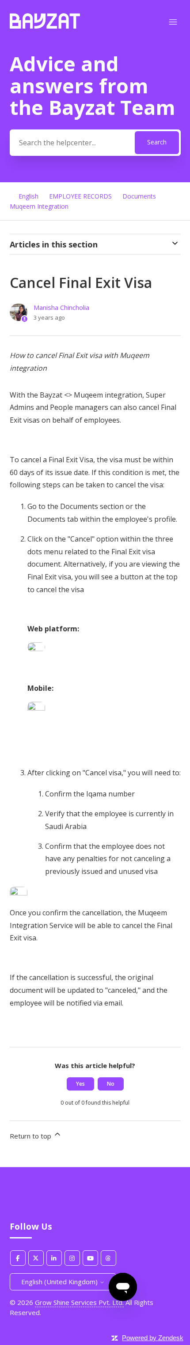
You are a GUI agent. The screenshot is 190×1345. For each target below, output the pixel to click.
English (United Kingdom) (60, 1281)
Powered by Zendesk (152, 1337)
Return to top (31, 1135)
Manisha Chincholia (61, 307)
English (28, 196)
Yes (80, 1083)
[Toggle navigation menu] (173, 22)
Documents (139, 196)
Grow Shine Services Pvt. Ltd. (79, 1302)
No (110, 1083)
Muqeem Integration (39, 206)
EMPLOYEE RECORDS (80, 196)
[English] (45, 26)
